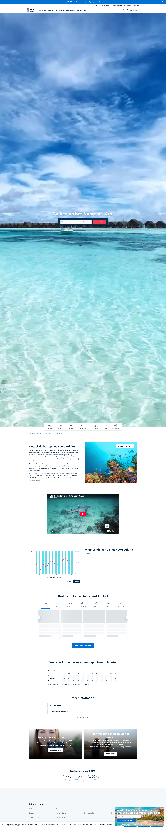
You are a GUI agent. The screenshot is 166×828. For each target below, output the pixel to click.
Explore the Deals (94, 2)
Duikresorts (58, 606)
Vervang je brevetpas (120, 5)
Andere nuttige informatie (59, 711)
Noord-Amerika (34, 817)
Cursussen (42, 10)
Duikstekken (82, 606)
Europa (31, 813)
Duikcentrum (70, 10)
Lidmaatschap (81, 10)
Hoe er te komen (55, 706)
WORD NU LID (111, 754)
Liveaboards (70, 606)
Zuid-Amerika (60, 817)
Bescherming (52, 10)
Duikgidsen (32, 433)
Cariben (85, 809)
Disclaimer (97, 780)
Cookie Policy (16, 826)
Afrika (31, 809)
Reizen (61, 10)
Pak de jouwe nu (55, 750)
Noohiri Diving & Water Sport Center (82, 780)
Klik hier (150, 824)
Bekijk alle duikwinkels (82, 646)
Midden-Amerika (88, 813)
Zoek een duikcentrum (106, 5)
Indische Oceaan (42, 433)
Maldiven (50, 433)
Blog (97, 5)
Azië (57, 809)
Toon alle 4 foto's (124, 446)
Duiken (108, 606)
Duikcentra (45, 606)
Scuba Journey (82, 778)
